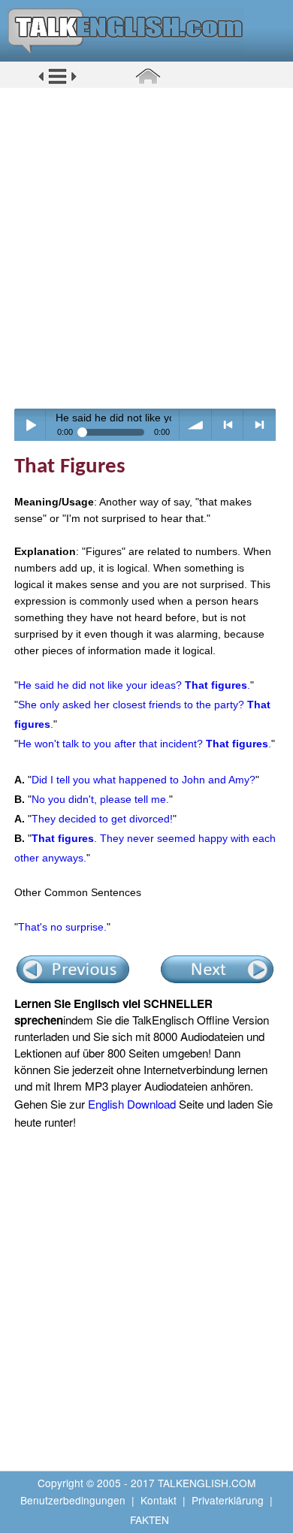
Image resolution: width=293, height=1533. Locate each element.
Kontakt (158, 1499)
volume (195, 424)
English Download (132, 1104)
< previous (228, 424)
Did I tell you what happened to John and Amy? (143, 780)
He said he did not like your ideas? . (134, 685)
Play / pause (30, 424)
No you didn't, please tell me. (100, 799)
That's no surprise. (62, 927)
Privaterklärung (228, 1499)
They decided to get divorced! (102, 819)
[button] (57, 81)
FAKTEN (149, 1519)
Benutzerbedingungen (72, 1499)
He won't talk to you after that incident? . (144, 744)
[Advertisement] (146, 247)
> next (259, 424)
